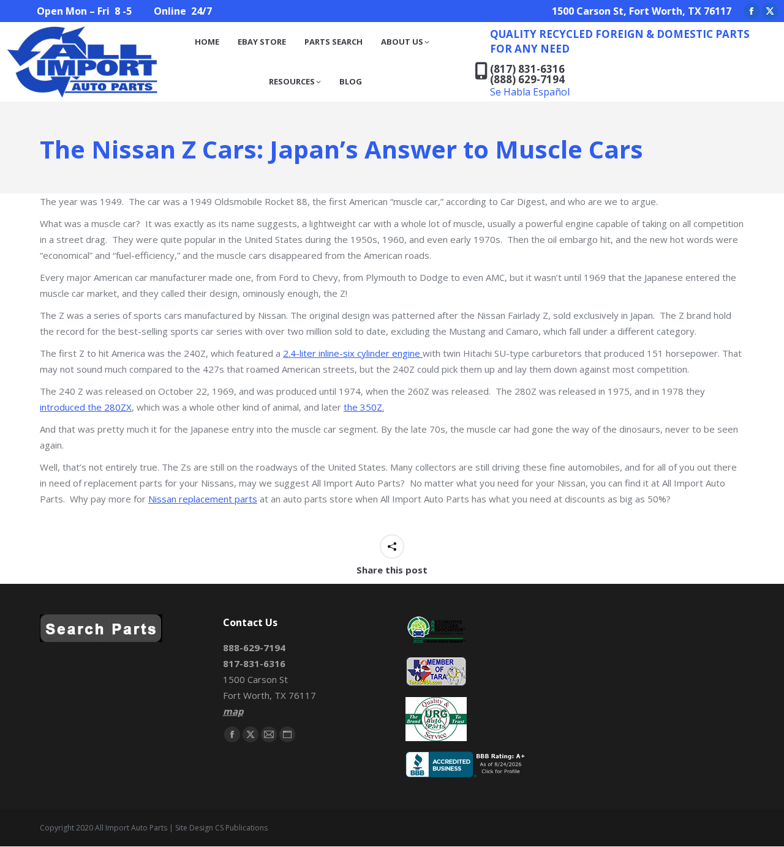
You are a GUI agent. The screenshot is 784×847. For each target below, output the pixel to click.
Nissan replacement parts (202, 499)
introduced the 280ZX (86, 407)
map (233, 711)
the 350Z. (364, 407)
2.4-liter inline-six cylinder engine (353, 353)
